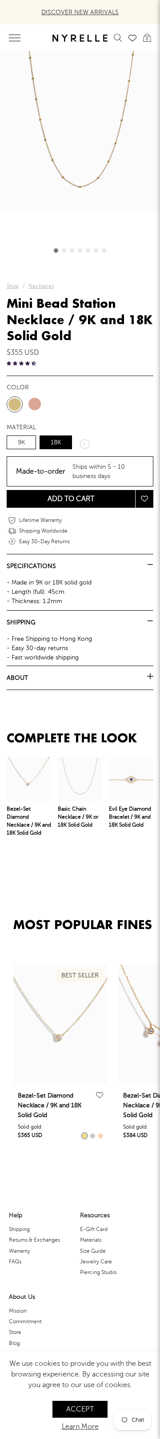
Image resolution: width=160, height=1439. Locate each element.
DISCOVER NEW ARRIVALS (80, 12)
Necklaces (41, 286)
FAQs (15, 1262)
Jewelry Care (96, 1262)
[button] (56, 250)
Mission (18, 1311)
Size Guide (93, 1251)
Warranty (19, 1251)
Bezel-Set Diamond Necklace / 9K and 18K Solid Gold (49, 1105)
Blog (14, 1343)
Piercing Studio (98, 1272)
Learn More (80, 1427)
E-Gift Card (94, 1229)
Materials (90, 1240)
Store (15, 1332)
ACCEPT (80, 1409)
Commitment (25, 1321)
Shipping (19, 1229)
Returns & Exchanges (34, 1240)
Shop (13, 286)
